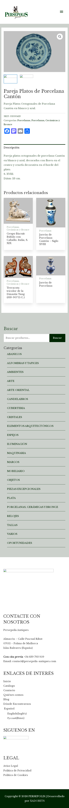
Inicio (7, 681)
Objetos (13, 479)
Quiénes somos (13, 694)
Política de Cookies (15, 775)
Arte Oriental (18, 390)
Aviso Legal (10, 765)
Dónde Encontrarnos (17, 703)
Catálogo (9, 685)
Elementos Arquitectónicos (30, 425)
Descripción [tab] (11, 147)
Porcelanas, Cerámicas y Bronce (32, 507)
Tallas (12, 525)
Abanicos (14, 354)
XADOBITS (37, 800)
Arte (10, 381)
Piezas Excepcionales (23, 488)
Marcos (13, 462)
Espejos (12, 435)
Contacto (9, 690)
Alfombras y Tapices (23, 363)
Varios (12, 533)
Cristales (14, 417)
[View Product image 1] (10, 79)
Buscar (57, 337)
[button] (60, 37)
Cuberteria (16, 408)
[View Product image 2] (26, 79)
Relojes (13, 516)
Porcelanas (23, 120)
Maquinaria (16, 453)
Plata (11, 498)
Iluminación (17, 444)
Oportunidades (19, 542)
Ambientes (15, 372)
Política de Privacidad (17, 770)
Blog (6, 699)
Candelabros (17, 399)
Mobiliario (16, 471)
